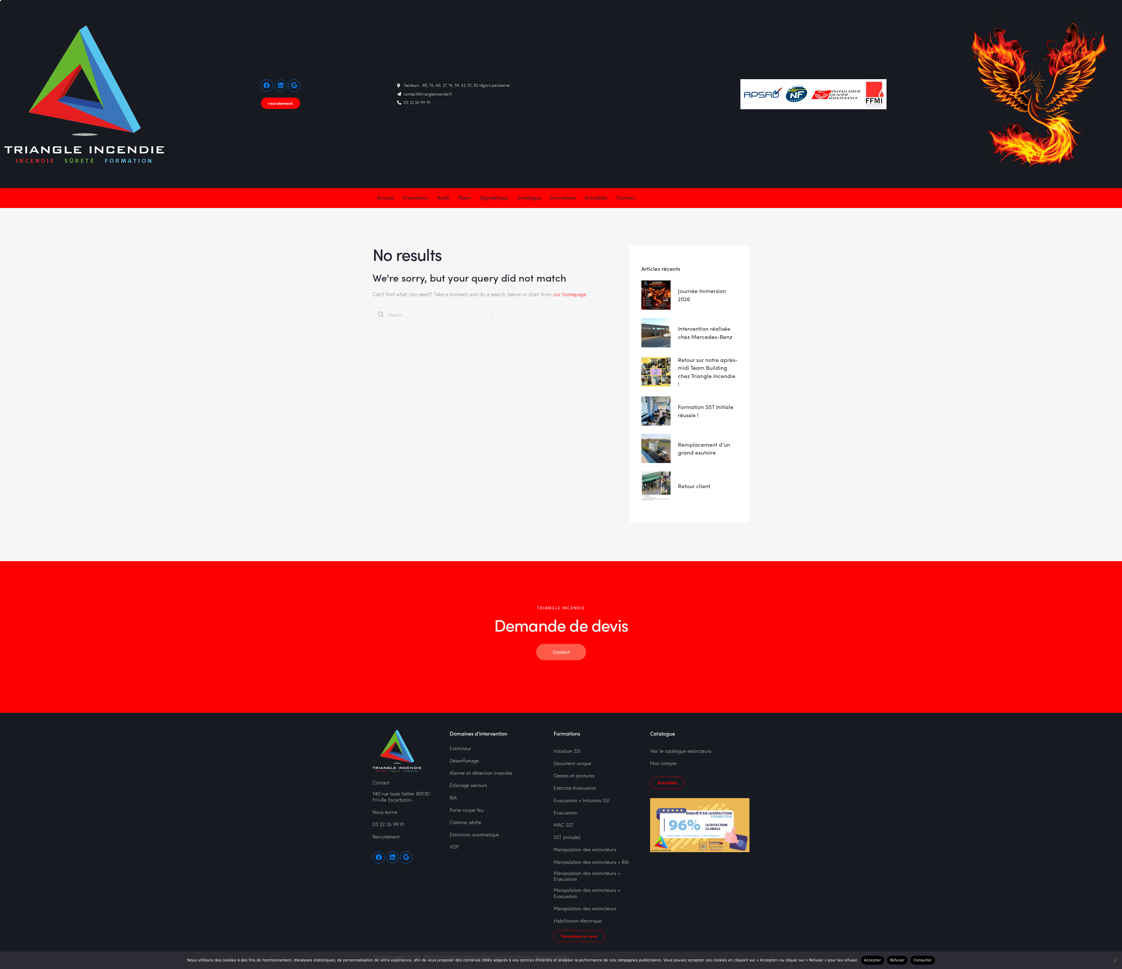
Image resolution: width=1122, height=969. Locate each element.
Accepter (872, 960)
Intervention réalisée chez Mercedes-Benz (705, 332)
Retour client (694, 486)
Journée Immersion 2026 (702, 295)
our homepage (569, 294)
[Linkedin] (280, 85)
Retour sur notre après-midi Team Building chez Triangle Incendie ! (707, 372)
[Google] (294, 85)
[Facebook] (267, 85)
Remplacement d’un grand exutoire (704, 448)
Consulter (922, 960)
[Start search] (381, 315)
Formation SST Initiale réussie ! (705, 411)
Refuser (897, 960)
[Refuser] (1115, 960)
